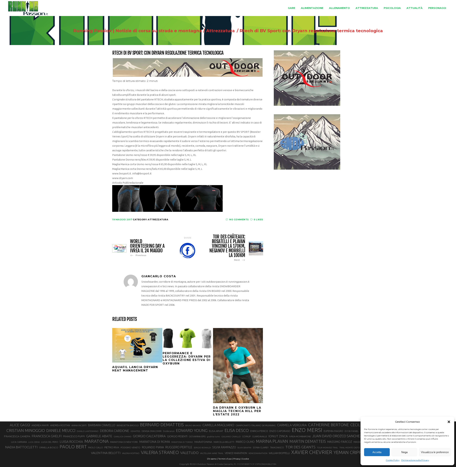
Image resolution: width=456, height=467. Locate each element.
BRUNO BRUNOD (193, 425)
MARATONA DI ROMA (154, 441)
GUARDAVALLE (259, 436)
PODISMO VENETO (130, 447)
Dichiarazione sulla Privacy (415, 460)
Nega (404, 452)
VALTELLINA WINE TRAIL (211, 453)
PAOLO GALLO (95, 447)
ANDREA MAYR (40, 425)
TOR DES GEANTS (300, 447)
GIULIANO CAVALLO (231, 436)
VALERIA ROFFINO (130, 453)
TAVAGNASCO (277, 447)
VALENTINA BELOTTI (106, 453)
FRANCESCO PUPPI (74, 436)
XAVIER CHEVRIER (311, 452)
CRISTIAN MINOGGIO (25, 430)
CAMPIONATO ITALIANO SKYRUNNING (256, 425)
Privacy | (237, 459)
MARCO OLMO (245, 441)
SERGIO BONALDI (202, 447)
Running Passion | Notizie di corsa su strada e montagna (137, 31)
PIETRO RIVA (111, 447)
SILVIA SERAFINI (244, 448)
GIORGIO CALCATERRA (149, 436)
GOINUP (246, 436)
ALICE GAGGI (20, 425)
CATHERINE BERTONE (328, 424)
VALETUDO (189, 453)
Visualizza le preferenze (435, 452)
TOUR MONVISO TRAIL (327, 448)
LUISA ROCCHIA (71, 442)
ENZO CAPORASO (280, 430)
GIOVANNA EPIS (197, 436)
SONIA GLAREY (261, 447)
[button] (449, 422)
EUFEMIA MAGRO (333, 430)
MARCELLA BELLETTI (224, 442)
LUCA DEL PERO (49, 441)
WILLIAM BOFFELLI (279, 453)
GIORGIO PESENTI (177, 436)
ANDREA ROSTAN (60, 425)
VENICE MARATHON (236, 453)
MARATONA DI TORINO (182, 442)
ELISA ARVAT (216, 430)
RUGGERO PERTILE (178, 447)
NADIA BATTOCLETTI (21, 447)
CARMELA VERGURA (292, 425)
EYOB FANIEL (352, 431)
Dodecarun (169, 431)
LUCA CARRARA (19, 442)
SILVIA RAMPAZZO (224, 447)
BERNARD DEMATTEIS (162, 424)
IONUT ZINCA (278, 436)
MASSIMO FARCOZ (339, 441)
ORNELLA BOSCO (48, 447)
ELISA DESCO (237, 430)
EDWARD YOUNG (192, 430)
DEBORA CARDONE (114, 431)
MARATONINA (203, 441)
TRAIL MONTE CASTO (349, 447)
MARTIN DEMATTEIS (307, 441)
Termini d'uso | (225, 459)
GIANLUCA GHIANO (122, 436)
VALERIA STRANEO (160, 452)
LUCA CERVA (34, 442)
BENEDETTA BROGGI (128, 425)
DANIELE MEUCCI (60, 430)
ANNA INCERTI (79, 425)
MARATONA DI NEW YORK (124, 441)
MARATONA (96, 441)
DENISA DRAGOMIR (152, 431)
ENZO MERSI (307, 430)
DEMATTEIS (135, 431)
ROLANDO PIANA (153, 447)
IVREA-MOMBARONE (300, 436)
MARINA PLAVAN (272, 441)
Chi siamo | (212, 459)
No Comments (239, 219)
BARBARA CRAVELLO (101, 425)
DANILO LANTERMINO (88, 431)
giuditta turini (213, 436)
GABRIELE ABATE (99, 436)
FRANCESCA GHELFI (47, 436)
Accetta (376, 452)
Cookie (245, 459)
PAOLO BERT (73, 446)
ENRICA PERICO (259, 431)
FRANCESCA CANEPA (17, 436)
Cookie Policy (393, 460)
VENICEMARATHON (257, 453)
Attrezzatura (220, 31)
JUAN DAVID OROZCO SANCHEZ (337, 436)
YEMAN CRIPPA (349, 452)
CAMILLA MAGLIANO (218, 425)
